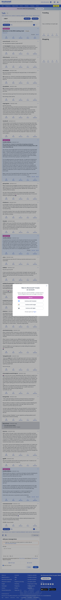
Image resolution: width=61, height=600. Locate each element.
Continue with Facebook (30, 301)
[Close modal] (47, 286)
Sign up (30, 297)
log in (35, 311)
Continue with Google (30, 304)
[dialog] (30, 300)
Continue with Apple (30, 308)
